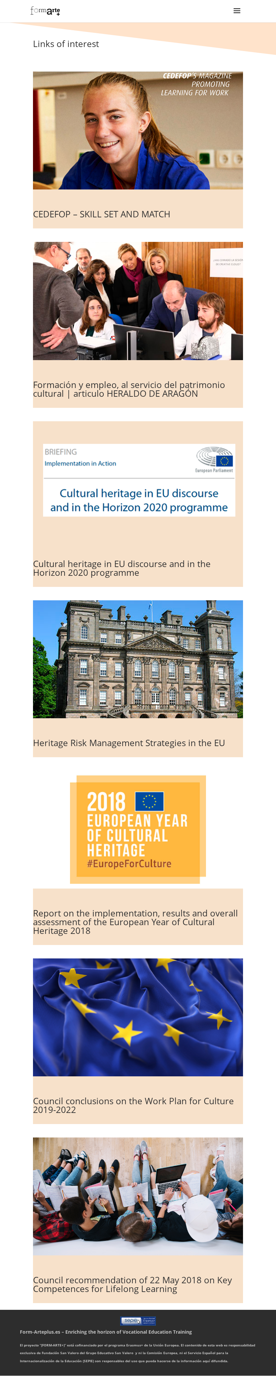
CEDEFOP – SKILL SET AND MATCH (101, 214)
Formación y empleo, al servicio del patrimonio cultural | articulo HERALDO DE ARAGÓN (129, 389)
